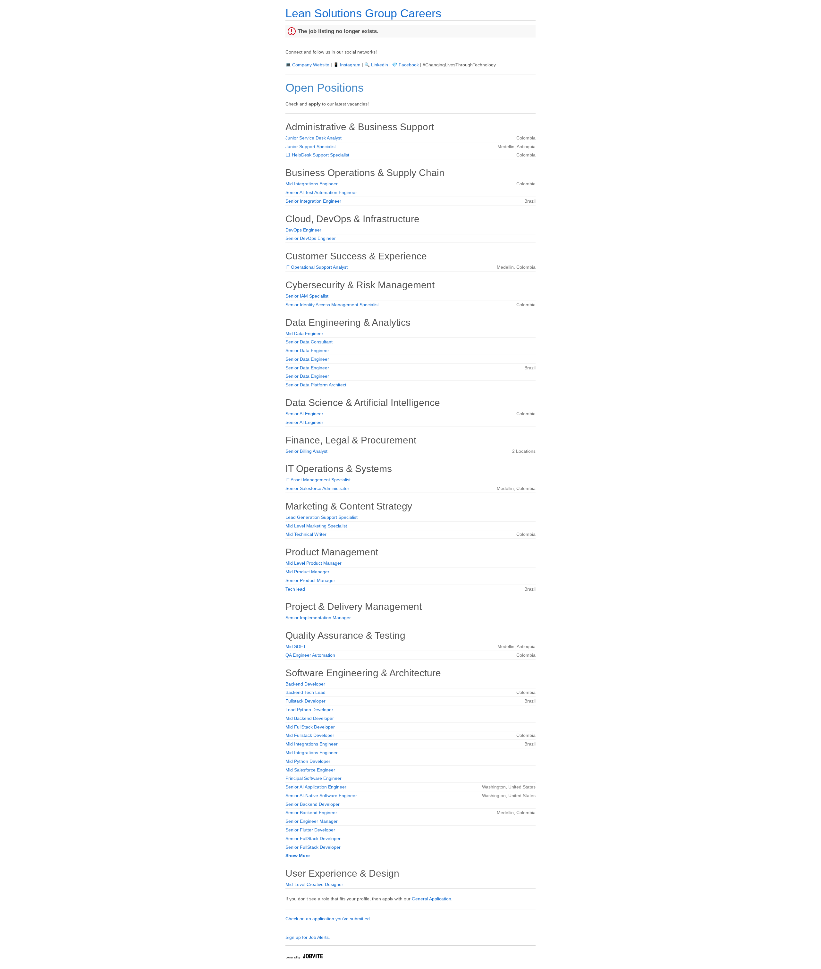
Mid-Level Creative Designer (314, 884)
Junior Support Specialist (310, 146)
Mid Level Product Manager (313, 563)
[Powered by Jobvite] (304, 957)
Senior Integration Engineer (313, 201)
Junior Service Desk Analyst (313, 137)
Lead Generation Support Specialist (321, 517)
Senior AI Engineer (304, 413)
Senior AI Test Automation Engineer (321, 192)
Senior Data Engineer (307, 350)
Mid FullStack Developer (310, 726)
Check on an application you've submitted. (328, 918)
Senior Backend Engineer (311, 812)
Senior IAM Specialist (306, 296)
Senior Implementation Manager (318, 617)
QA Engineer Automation (310, 655)
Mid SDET (295, 646)
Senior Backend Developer (312, 804)
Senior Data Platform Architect (315, 384)
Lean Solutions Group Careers (363, 13)
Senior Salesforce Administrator (317, 488)
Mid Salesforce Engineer (310, 769)
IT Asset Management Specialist (318, 479)
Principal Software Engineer (313, 778)
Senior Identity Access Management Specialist (332, 304)
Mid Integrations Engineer (311, 183)
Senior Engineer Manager (311, 821)
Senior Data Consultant (309, 341)
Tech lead (295, 589)
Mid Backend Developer (309, 718)
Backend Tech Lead (305, 692)
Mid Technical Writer (305, 534)
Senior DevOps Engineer (310, 238)
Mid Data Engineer (304, 333)
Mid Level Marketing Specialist (316, 525)
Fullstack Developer (305, 701)
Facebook (409, 64)
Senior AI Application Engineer (315, 786)
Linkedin (379, 64)
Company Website (310, 64)
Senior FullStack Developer (313, 838)
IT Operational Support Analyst (316, 267)
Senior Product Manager (310, 580)
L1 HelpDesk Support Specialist (317, 154)
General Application (431, 898)
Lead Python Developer (309, 709)
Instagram (350, 64)
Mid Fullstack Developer (309, 735)
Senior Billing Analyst (306, 451)
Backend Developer (305, 684)
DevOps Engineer (303, 229)
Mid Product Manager (307, 571)
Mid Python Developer (307, 761)
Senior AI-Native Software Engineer (321, 795)
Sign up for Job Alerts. (307, 937)
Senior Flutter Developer (310, 829)
